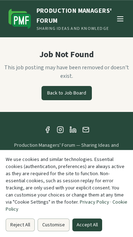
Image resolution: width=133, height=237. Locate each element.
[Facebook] (47, 129)
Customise (53, 224)
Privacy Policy (94, 202)
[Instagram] (60, 129)
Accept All (87, 224)
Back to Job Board (66, 93)
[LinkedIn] (73, 129)
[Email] (85, 129)
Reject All (20, 224)
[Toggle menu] (120, 19)
